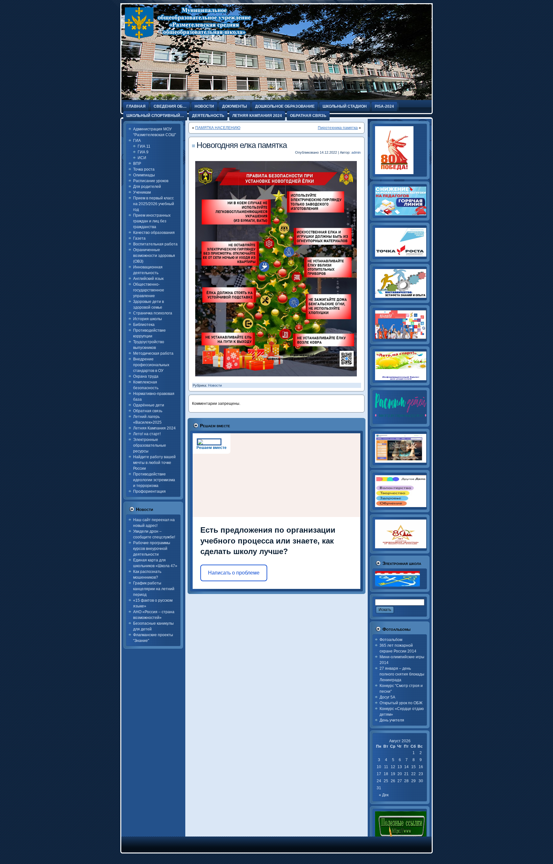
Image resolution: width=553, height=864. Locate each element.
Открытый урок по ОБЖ (401, 703)
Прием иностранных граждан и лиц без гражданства (152, 221)
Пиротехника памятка (338, 128)
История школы (147, 319)
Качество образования (154, 232)
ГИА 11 (144, 146)
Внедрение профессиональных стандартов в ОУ (151, 365)
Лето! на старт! (147, 434)
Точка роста (144, 169)
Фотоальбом (391, 639)
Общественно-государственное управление (148, 290)
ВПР (137, 163)
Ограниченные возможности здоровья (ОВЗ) (154, 256)
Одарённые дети (148, 405)
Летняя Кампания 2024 (154, 428)
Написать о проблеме (234, 572)
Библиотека (144, 324)
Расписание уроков (150, 181)
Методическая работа (153, 353)
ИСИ (142, 158)
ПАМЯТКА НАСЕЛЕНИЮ (217, 128)
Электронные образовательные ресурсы (149, 445)
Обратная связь (147, 411)
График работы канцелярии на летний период (153, 589)
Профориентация (149, 491)
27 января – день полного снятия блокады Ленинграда (402, 674)
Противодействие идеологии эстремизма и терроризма (154, 480)
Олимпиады (144, 175)
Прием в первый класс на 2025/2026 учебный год (153, 204)
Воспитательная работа (155, 244)
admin (356, 152)
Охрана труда (145, 376)
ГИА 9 (143, 152)
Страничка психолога (152, 313)
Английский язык (148, 278)
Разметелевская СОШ (180, 54)
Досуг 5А (387, 697)
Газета (139, 238)
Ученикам (142, 192)
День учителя (392, 720)
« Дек (384, 795)
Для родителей (147, 186)
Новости (215, 385)
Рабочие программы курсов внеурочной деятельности (151, 549)
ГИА (137, 140)
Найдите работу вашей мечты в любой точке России (154, 463)
